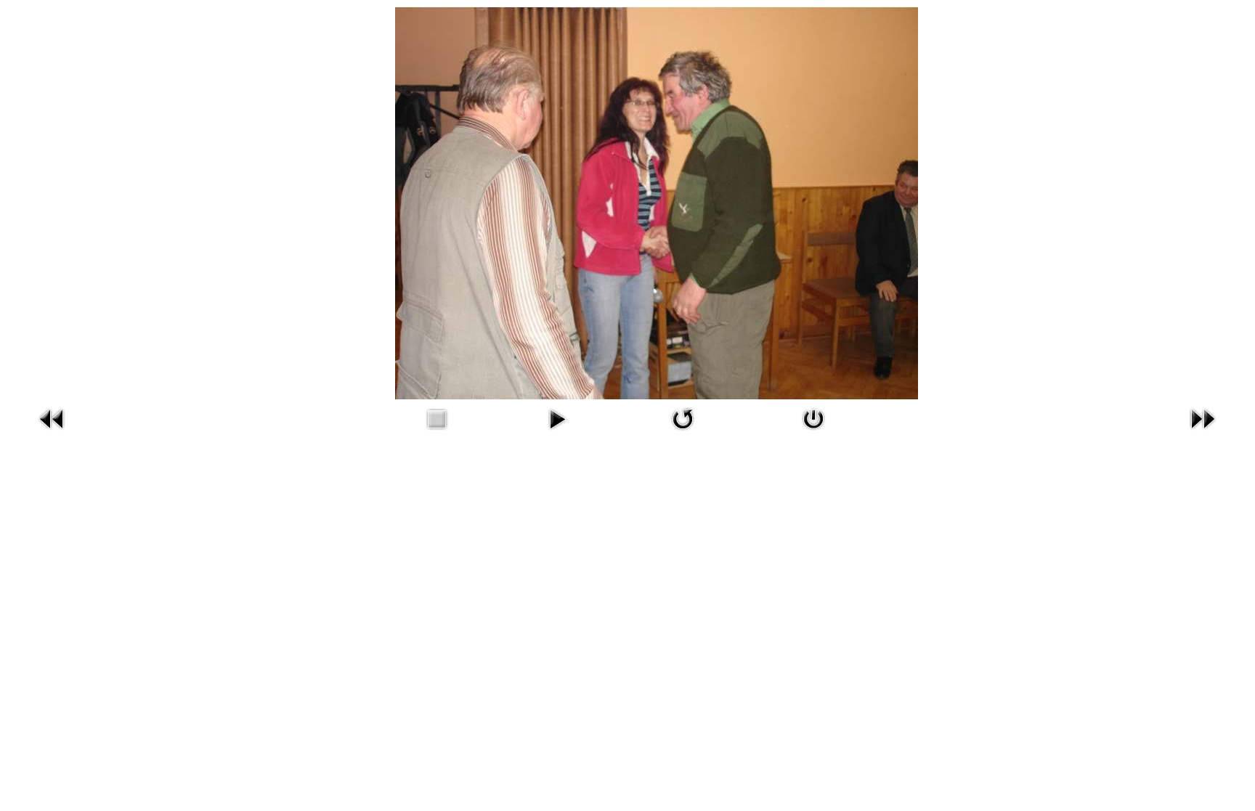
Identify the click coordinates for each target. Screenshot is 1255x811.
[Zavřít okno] (813, 433)
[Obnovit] (683, 433)
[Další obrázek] (1202, 433)
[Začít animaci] (557, 433)
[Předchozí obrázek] (52, 433)
